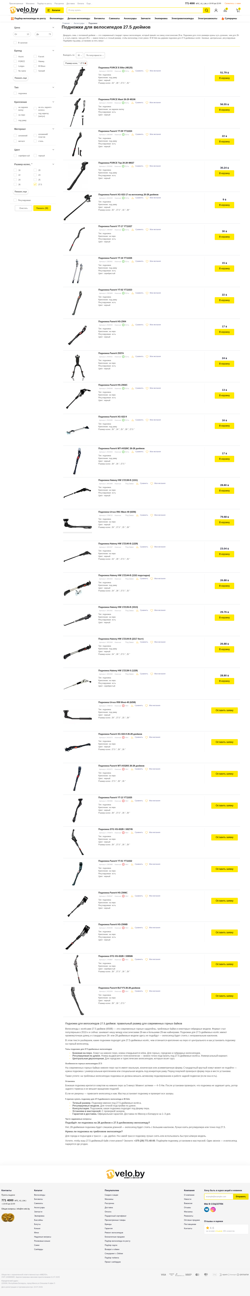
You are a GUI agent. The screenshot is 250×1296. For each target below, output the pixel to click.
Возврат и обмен (112, 1249)
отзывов (218, 1231)
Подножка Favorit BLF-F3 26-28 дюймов (119, 988)
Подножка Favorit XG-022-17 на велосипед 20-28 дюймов (128, 194)
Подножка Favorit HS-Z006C (113, 892)
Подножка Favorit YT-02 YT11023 (115, 289)
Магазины (30, 3)
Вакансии (188, 1203)
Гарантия (109, 1228)
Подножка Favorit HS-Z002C (113, 385)
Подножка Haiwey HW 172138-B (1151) (118, 480)
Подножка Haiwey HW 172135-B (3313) (118, 607)
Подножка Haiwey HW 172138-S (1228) (118, 670)
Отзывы (187, 1207)
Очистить (23, 208)
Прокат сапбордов (113, 1262)
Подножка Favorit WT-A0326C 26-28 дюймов (121, 448)
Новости (187, 1199)
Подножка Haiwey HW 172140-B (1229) (118, 543)
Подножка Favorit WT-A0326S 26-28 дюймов (121, 765)
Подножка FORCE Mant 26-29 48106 (116, 99)
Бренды (108, 1224)
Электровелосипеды (182, 18)
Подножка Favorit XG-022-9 (112, 416)
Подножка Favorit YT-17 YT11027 (115, 226)
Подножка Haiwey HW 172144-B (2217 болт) (121, 639)
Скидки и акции (111, 1195)
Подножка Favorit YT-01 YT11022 (115, 861)
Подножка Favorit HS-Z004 (112, 321)
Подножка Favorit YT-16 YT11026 (115, 258)
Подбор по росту (44, 3)
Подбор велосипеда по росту (30, 18)
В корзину (224, 78)
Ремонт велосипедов (114, 1233)
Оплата (80, 3)
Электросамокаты (207, 18)
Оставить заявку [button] (224, 710)
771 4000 (190, 3)
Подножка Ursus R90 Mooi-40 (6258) (117, 702)
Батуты (37, 1224)
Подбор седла (111, 1245)
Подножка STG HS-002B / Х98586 (115, 956)
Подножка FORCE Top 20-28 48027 (116, 163)
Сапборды (38, 1249)
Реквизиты (188, 1216)
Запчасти (145, 18)
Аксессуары (130, 18)
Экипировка (161, 18)
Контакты (188, 1228)
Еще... (89, 3)
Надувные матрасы (42, 1237)
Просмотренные (16, 3)
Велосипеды (57, 18)
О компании (189, 1195)
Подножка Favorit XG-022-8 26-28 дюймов (120, 734)
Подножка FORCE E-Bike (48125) (115, 67)
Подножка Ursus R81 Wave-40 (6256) (117, 512)
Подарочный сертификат (115, 1216)
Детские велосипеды (79, 18)
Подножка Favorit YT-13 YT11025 (115, 797)
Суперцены (230, 18)
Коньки (37, 1228)
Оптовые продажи (192, 1220)
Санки (36, 1245)
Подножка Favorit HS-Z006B (113, 924)
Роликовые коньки (42, 1241)
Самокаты (114, 18)
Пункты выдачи (8, 1195)
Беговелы (99, 18)
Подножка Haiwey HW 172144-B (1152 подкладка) (124, 575)
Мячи (36, 1233)
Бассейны (38, 1220)
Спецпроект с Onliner (114, 1253)
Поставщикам (190, 1224)
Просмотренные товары (115, 1220)
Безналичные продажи (115, 1237)
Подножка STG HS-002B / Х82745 (115, 829)
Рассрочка (59, 3)
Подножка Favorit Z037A (111, 353)
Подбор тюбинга (112, 1258)
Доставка (71, 3)
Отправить (241, 1196)
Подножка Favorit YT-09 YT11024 (115, 131)
